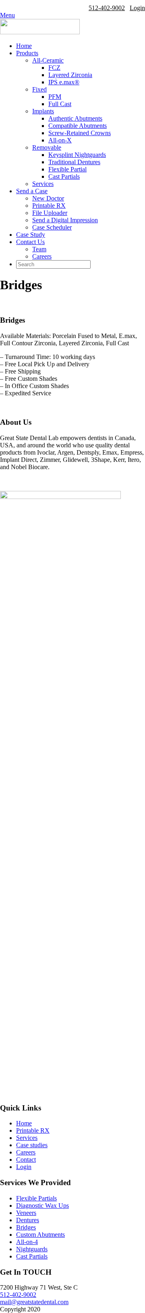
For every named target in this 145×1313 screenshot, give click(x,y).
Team (39, 249)
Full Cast (59, 103)
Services (43, 183)
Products (27, 53)
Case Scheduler (52, 227)
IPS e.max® (63, 82)
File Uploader (49, 212)
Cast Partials (64, 176)
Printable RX (49, 205)
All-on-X (60, 140)
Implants (43, 111)
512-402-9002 (107, 7)
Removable (46, 147)
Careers (42, 256)
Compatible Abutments (77, 125)
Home (24, 45)
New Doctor (48, 198)
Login (137, 7)
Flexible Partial (67, 169)
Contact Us (30, 241)
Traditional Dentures (74, 162)
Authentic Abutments (75, 118)
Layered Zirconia (70, 74)
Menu (7, 15)
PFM (54, 96)
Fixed (39, 89)
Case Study (30, 234)
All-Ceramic (48, 60)
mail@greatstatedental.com (34, 1301)
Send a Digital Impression (65, 220)
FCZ (54, 67)
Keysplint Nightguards (77, 154)
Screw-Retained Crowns (79, 132)
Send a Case (32, 191)
